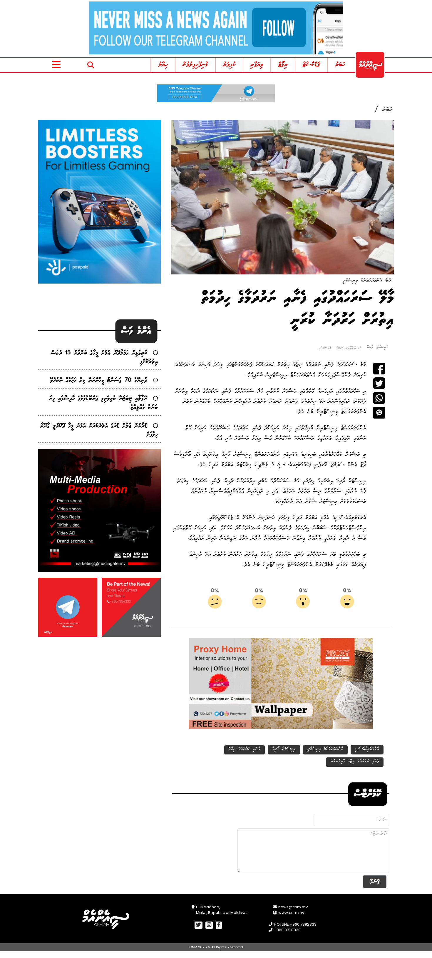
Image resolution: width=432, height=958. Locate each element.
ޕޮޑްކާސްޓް (311, 65)
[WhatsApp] (379, 398)
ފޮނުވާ (375, 881)
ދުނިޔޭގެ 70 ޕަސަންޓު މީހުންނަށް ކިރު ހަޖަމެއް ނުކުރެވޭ (98, 380)
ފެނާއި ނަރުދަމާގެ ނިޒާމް (244, 749)
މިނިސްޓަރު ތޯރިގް (284, 749)
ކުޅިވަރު (229, 65)
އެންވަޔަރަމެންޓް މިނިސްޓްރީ (325, 749)
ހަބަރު (340, 65)
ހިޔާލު (163, 65)
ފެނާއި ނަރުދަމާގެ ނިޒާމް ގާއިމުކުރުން (354, 761)
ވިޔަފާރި (256, 65)
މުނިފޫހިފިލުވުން (195, 65)
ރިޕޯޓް (283, 65)
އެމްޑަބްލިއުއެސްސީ (367, 749)
